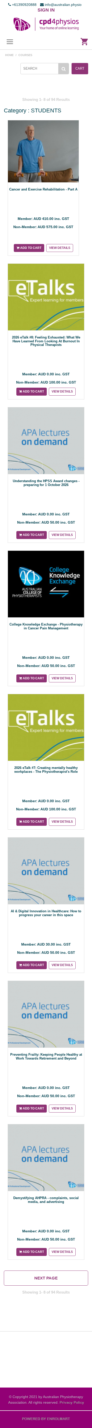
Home (9, 55)
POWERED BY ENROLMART (46, 1419)
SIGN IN (46, 10)
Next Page (46, 1278)
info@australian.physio (63, 5)
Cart (79, 68)
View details (59, 248)
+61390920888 (24, 5)
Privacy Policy (72, 1402)
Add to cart (30, 248)
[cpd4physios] (45, 24)
